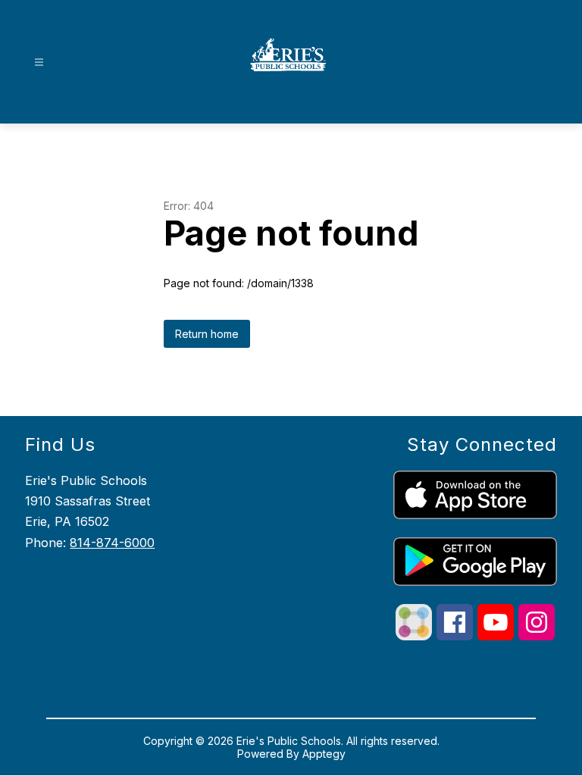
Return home (207, 333)
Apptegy (324, 753)
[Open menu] (39, 62)
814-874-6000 (112, 542)
